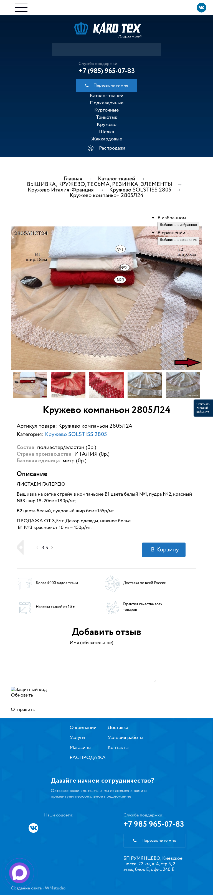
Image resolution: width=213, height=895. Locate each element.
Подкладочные (106, 103)
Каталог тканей (106, 95)
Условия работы (125, 737)
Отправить (23, 709)
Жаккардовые (106, 139)
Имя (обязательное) (91, 642)
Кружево (106, 124)
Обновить (22, 695)
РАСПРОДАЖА (88, 757)
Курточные (106, 110)
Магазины (81, 747)
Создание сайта (26, 888)
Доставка (118, 727)
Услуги (77, 737)
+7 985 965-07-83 (153, 824)
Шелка (106, 131)
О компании (83, 727)
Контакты (118, 747)
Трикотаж (106, 117)
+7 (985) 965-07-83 (106, 71)
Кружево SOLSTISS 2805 (76, 434)
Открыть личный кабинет (203, 407)
